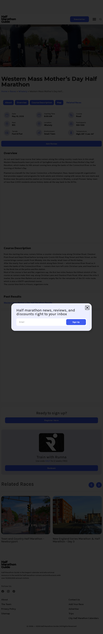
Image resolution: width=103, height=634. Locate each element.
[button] (87, 308)
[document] (51, 317)
